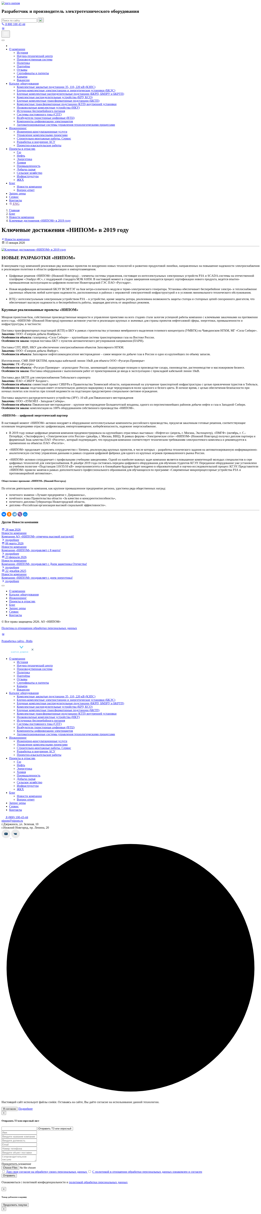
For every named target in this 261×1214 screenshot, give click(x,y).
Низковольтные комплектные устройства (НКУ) (48, 107)
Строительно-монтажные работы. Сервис (44, 138)
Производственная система (34, 59)
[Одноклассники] (9, 514)
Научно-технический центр (35, 56)
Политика (23, 63)
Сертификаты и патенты (33, 73)
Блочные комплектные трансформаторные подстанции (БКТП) (58, 100)
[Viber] (20, 514)
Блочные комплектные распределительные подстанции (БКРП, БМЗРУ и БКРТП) (70, 93)
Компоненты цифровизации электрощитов (45, 121)
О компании (17, 49)
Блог (12, 183)
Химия (21, 162)
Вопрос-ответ (26, 190)
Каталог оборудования (24, 83)
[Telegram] (14, 514)
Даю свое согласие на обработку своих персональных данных (47, 1171)
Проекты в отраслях (22, 148)
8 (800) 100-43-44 (16, 817)
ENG (15, 203)
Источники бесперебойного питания (41, 111)
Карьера (22, 76)
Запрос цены (17, 193)
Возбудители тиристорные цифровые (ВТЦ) (46, 117)
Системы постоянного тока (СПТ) (39, 114)
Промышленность (28, 166)
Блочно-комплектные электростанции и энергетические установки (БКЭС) (66, 90)
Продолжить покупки (15, 1205)
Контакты (15, 200)
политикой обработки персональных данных (98, 1182)
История (22, 52)
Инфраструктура (28, 176)
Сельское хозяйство (29, 172)
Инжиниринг (18, 128)
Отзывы (22, 69)
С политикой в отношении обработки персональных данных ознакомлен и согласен (147, 1171)
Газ (19, 152)
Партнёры (23, 66)
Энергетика (24, 159)
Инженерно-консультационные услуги (42, 131)
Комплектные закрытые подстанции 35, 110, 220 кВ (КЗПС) (56, 87)
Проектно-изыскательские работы (39, 145)
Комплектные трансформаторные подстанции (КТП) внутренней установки (67, 104)
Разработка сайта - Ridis (17, 641)
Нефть (21, 155)
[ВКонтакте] (4, 514)
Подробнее (25, 1108)
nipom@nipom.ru (12, 820)
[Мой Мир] (25, 514)
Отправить (9, 1175)
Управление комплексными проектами (42, 135)
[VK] (3, 28)
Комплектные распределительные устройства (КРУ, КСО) (54, 97)
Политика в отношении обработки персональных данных (39, 628)
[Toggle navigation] (6, 34)
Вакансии (23, 80)
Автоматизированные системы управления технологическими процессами (66, 124)
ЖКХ (20, 179)
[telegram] (7, 28)
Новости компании (29, 186)
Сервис (14, 197)
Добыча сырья (26, 169)
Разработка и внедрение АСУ (36, 142)
